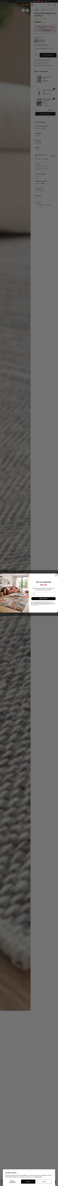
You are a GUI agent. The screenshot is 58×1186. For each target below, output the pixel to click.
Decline (44, 1181)
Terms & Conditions (34, 605)
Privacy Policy (38, 1177)
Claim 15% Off (43, 598)
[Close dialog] (56, 575)
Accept (28, 1181)
